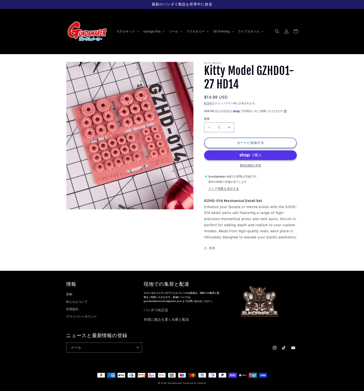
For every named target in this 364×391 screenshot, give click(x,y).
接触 (69, 294)
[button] (127, 31)
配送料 (208, 103)
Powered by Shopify (194, 383)
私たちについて (77, 301)
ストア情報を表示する (223, 188)
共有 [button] (212, 248)
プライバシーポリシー (81, 316)
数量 (207, 118)
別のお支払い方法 (250, 165)
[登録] (137, 347)
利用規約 (72, 309)
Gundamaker (175, 383)
